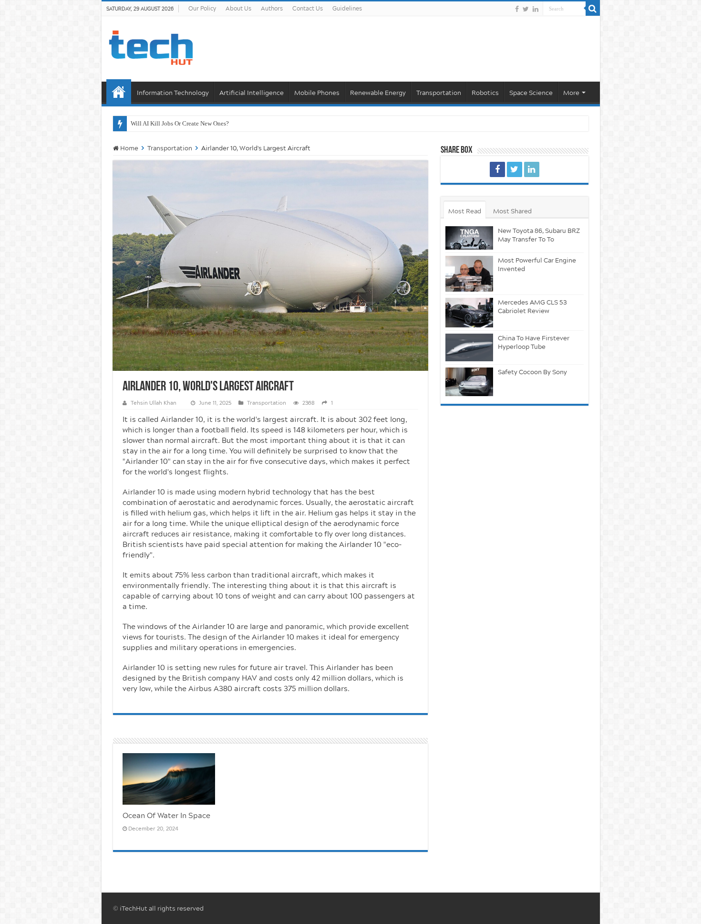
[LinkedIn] (535, 9)
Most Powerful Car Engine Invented (537, 264)
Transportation (438, 92)
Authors (272, 8)
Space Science (531, 92)
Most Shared (512, 211)
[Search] (593, 8)
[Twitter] (526, 9)
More (571, 92)
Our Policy (202, 8)
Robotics (485, 92)
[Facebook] (517, 9)
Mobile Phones (317, 92)
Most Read (464, 211)
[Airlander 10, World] (497, 169)
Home (118, 91)
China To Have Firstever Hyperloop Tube (533, 342)
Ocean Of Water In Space (166, 815)
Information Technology (173, 92)
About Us (238, 8)
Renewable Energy (378, 92)
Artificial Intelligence (251, 92)
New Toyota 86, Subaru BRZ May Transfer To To (539, 235)
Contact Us (307, 8)
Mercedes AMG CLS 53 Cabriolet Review (532, 306)
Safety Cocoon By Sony (532, 372)
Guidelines (347, 8)
